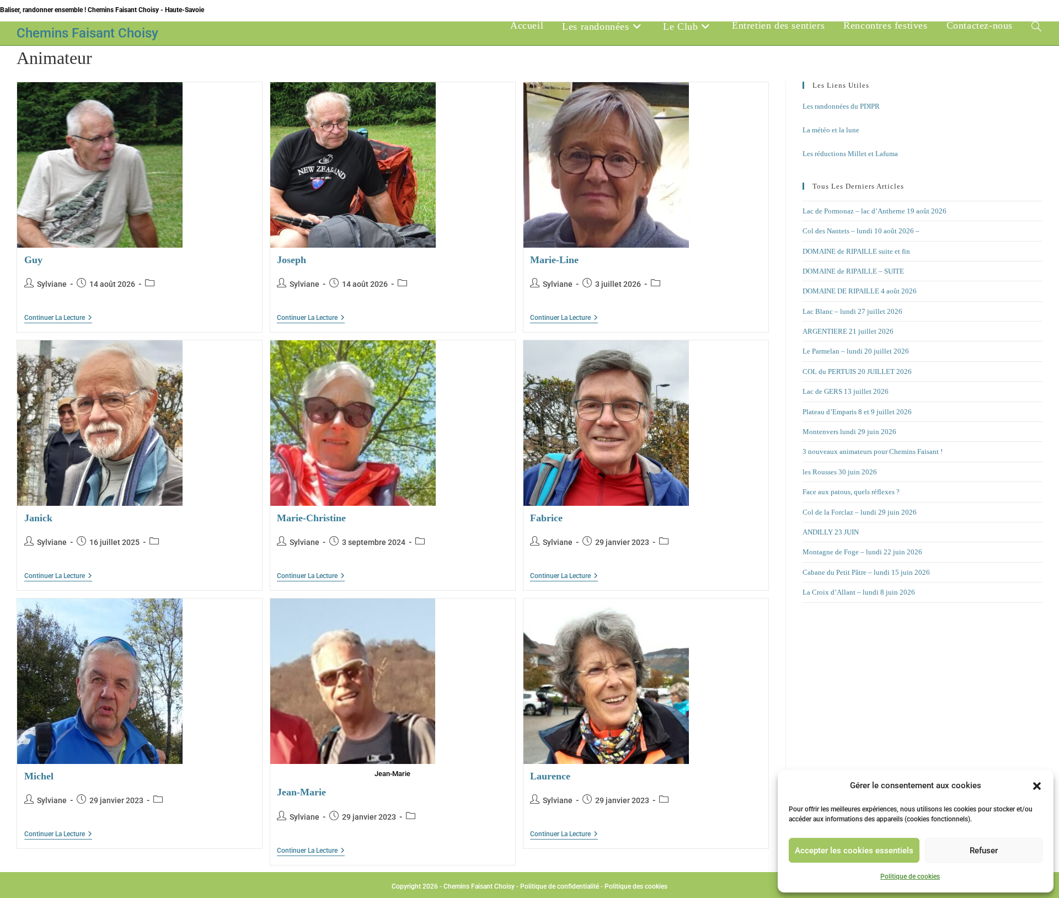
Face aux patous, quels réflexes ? (851, 492)
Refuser (984, 851)
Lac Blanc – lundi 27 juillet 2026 (852, 311)
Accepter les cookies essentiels (854, 851)
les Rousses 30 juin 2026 (840, 472)
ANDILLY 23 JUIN (831, 532)
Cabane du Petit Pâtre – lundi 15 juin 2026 (866, 572)
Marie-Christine (311, 517)
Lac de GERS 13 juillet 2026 (846, 391)
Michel (39, 776)
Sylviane (52, 284)
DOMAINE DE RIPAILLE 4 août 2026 (860, 291)
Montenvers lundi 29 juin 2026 (849, 431)
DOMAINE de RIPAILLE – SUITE (853, 271)
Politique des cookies (636, 886)
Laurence (550, 776)
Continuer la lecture (58, 318)
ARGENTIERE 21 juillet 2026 (848, 331)
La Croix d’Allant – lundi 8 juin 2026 (859, 592)
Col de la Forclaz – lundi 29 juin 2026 (860, 512)
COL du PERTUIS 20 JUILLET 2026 (857, 371)
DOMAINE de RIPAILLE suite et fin (856, 251)
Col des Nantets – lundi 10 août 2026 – (861, 231)
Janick (38, 517)
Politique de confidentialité (559, 886)
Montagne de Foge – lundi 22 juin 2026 (862, 552)
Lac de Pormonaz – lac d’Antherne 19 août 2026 (874, 211)
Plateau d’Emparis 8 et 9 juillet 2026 (857, 412)
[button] (1036, 786)
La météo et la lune (831, 130)
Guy (33, 259)
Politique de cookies (910, 876)
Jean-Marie (301, 792)
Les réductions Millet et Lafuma (850, 153)
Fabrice (546, 517)
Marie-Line (554, 259)
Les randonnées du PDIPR (841, 106)
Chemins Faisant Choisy (87, 33)
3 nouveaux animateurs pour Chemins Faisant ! (873, 451)
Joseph (291, 259)
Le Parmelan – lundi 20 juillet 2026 (856, 351)
